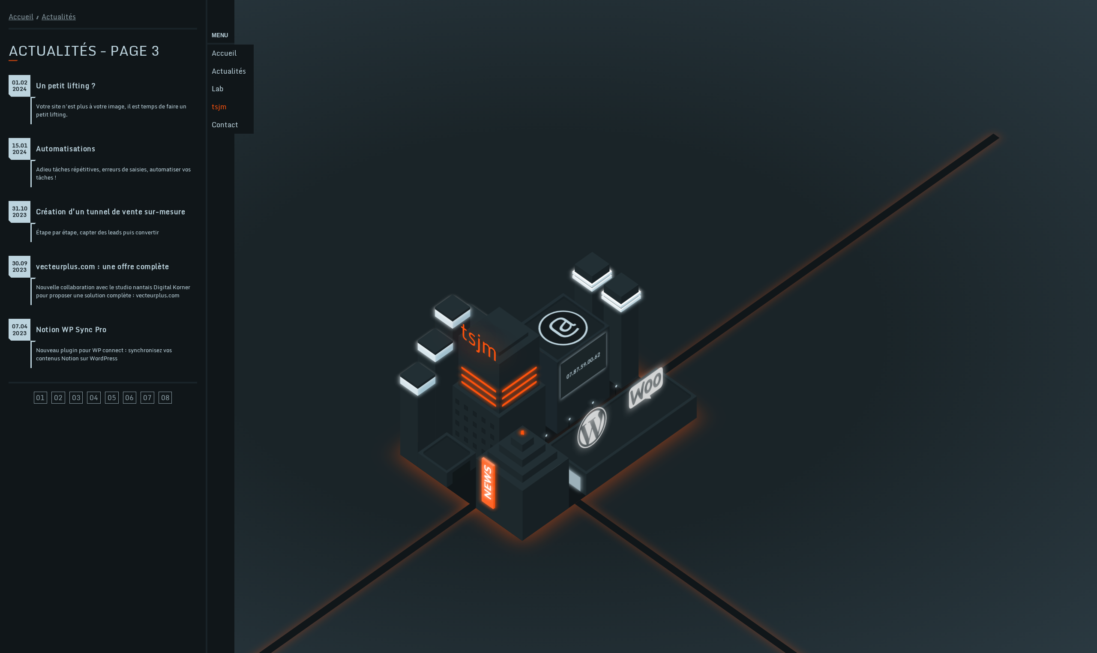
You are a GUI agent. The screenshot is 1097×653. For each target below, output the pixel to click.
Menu (220, 35)
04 (94, 397)
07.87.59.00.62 (583, 365)
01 (40, 397)
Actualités (229, 71)
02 (58, 397)
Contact (225, 124)
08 (165, 397)
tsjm (219, 106)
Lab (217, 88)
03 (76, 397)
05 (112, 397)
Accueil (224, 53)
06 (129, 397)
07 (147, 397)
